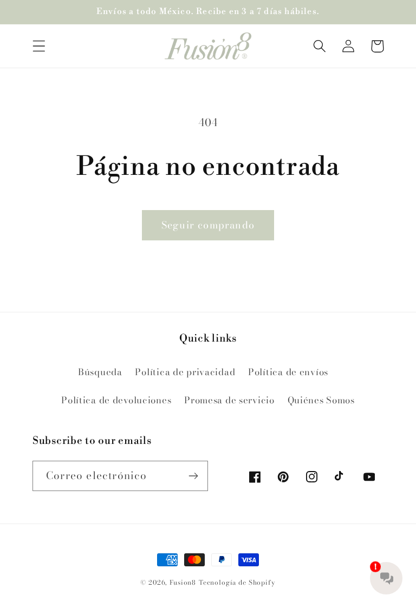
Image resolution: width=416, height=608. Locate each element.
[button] (39, 46)
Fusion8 (183, 582)
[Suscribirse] (193, 476)
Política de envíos (288, 372)
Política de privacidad (185, 372)
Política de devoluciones (116, 400)
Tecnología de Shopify (237, 582)
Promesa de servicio (229, 400)
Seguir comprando (208, 225)
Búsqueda (100, 372)
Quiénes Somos (321, 400)
